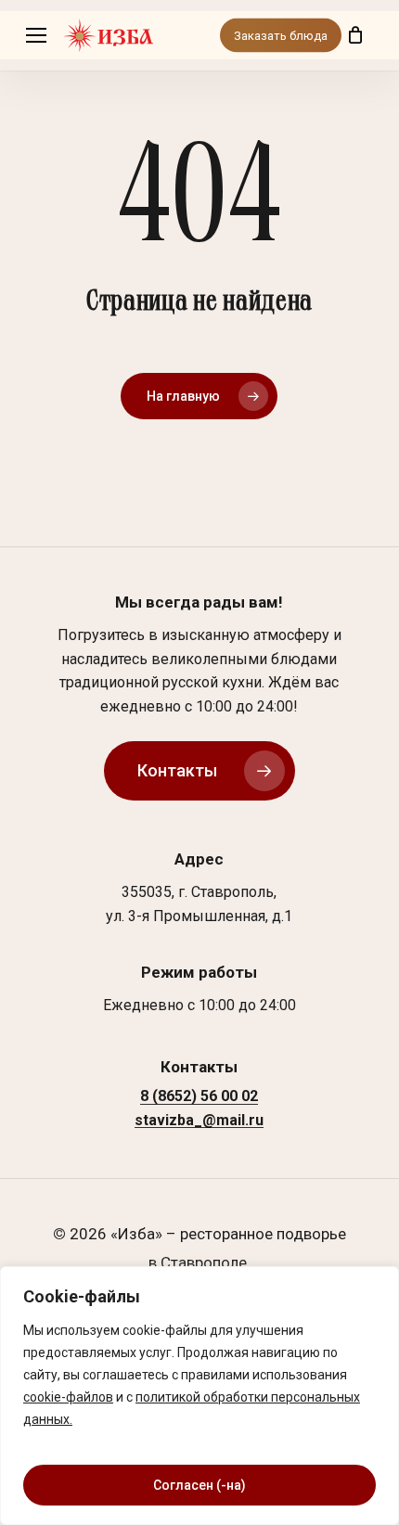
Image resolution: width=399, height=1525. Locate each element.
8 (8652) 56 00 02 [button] (199, 1096)
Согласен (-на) (199, 1485)
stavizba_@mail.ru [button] (199, 1120)
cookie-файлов (68, 1397)
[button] (36, 35)
